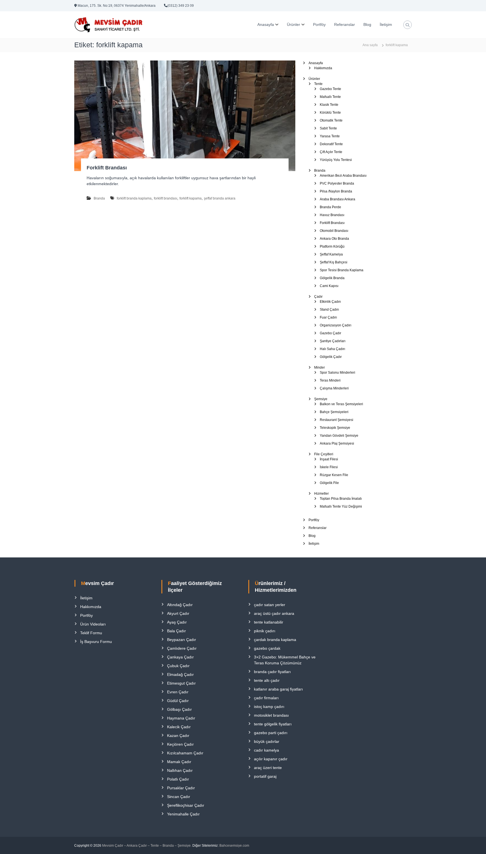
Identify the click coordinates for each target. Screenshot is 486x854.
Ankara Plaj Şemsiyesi (337, 443)
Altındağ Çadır (180, 604)
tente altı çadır (267, 680)
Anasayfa (265, 24)
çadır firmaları (266, 698)
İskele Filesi (329, 467)
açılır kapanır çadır (270, 759)
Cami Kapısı (329, 286)
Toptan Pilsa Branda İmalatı (341, 499)
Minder (319, 367)
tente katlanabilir (268, 622)
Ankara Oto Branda (334, 239)
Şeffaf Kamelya (331, 254)
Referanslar (344, 24)
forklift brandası (165, 198)
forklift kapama (190, 198)
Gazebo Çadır (330, 333)
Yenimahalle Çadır (183, 814)
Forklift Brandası (107, 168)
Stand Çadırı (329, 309)
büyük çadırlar (266, 741)
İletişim (386, 24)
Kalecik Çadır (179, 727)
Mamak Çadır (179, 761)
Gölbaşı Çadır (179, 709)
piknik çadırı (264, 631)
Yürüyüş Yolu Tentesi (336, 160)
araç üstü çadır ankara (274, 613)
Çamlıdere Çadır (182, 648)
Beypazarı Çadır (181, 639)
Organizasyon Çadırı (335, 325)
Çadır (318, 297)
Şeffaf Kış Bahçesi (333, 262)
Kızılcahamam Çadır (185, 753)
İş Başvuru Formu (96, 641)
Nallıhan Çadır (180, 770)
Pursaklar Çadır (181, 788)
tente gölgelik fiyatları (273, 724)
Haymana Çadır (181, 718)
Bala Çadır (176, 631)
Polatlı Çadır (178, 779)
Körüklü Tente (330, 113)
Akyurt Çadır (178, 613)
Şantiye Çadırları (332, 341)
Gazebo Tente (330, 89)
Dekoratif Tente (331, 144)
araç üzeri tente (268, 767)
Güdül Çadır (178, 700)
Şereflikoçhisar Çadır (185, 805)
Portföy (319, 24)
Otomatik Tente (331, 120)
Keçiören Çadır (180, 744)
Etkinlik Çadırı (330, 302)
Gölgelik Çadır (331, 357)
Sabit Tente (328, 128)
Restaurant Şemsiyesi (336, 420)
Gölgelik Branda (332, 278)
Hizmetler (321, 494)
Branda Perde (330, 207)
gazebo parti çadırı (270, 732)
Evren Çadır (177, 692)
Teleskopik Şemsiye (335, 428)
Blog (367, 24)
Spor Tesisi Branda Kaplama (341, 270)
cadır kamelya (266, 750)
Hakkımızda (323, 68)
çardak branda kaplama (275, 639)
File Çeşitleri (323, 454)
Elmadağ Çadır (180, 674)
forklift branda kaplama (134, 198)
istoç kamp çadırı (269, 706)
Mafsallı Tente (330, 97)
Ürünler (293, 24)
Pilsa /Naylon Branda (336, 191)
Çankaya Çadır (180, 657)
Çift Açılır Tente (331, 152)
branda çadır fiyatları (272, 671)
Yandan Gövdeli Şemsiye (339, 436)
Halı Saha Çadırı (332, 349)
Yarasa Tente (330, 136)
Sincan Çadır (178, 796)
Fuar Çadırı (328, 317)
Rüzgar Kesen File (334, 475)
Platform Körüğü (332, 246)
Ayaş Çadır (177, 622)
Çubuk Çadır (178, 666)
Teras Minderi (330, 380)
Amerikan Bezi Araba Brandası (343, 176)
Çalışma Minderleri (334, 388)
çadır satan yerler (269, 604)
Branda (99, 198)
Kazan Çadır (178, 735)
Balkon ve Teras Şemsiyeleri (341, 404)
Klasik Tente (329, 105)
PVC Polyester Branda (337, 183)
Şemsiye (320, 399)
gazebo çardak (267, 648)
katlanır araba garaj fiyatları (278, 689)
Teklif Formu (91, 633)
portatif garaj (265, 776)
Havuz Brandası (332, 215)
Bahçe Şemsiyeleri (334, 412)
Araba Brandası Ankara (337, 199)
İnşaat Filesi (329, 459)
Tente (318, 84)
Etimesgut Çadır (181, 683)
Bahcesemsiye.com (234, 846)
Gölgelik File (329, 483)
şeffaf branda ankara (219, 198)
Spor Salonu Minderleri (337, 373)
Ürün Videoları (93, 624)
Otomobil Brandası (334, 231)
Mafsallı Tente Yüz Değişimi (341, 506)
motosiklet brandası (271, 715)
